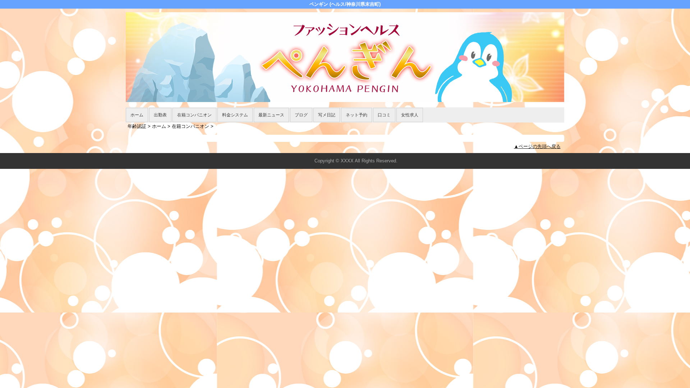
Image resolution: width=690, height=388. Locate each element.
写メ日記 (326, 114)
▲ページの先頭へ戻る (537, 146)
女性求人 (409, 114)
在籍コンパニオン (194, 114)
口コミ (384, 114)
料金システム (235, 114)
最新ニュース (271, 114)
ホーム (136, 114)
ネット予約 (356, 114)
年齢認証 (137, 126)
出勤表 (160, 114)
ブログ (301, 114)
